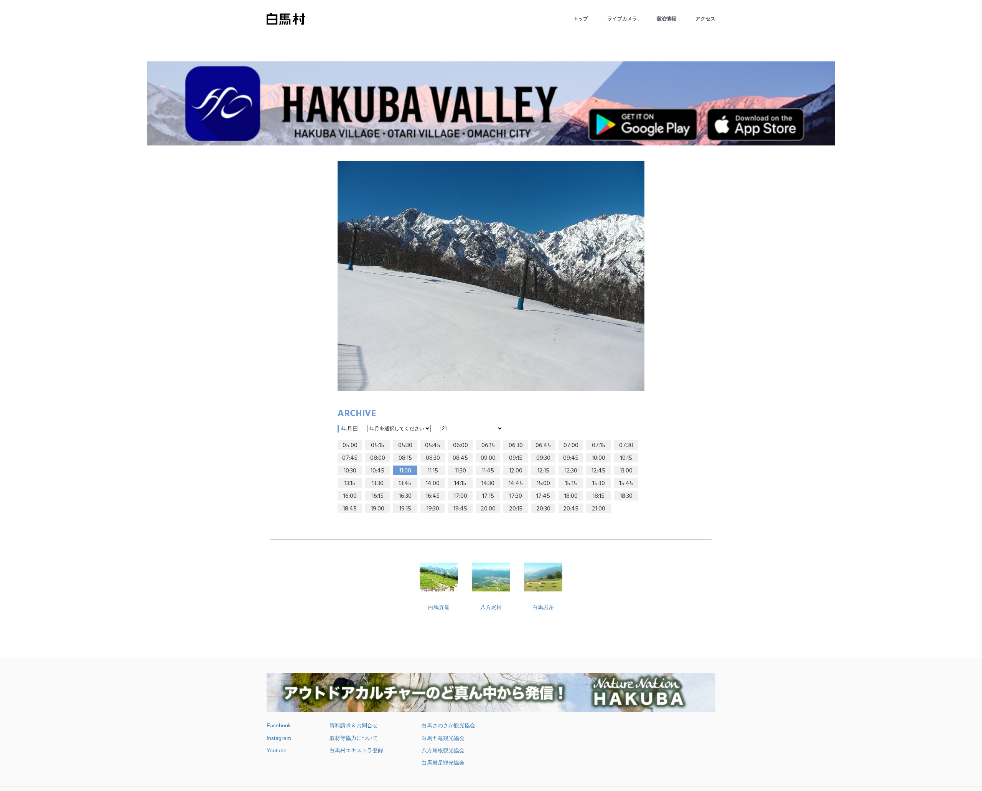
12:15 (543, 471)
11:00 (405, 471)
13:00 (626, 471)
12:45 (598, 471)
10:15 (626, 458)
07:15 (598, 446)
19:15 (405, 509)
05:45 (432, 446)
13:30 (378, 484)
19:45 (460, 509)
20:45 (570, 509)
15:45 (626, 484)
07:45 (350, 458)
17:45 (543, 496)
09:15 (515, 458)
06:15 (488, 446)
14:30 (487, 484)
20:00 (488, 509)
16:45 (433, 496)
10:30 (350, 471)
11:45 (488, 471)
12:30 (571, 471)
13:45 (405, 484)
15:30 (598, 484)
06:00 (460, 446)
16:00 (350, 496)
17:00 (460, 496)
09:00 (488, 458)
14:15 (460, 484)
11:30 (460, 471)
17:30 (515, 496)
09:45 (570, 458)
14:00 (433, 484)
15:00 (543, 484)
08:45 (460, 458)
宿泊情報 (666, 18)
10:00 (598, 458)
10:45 (377, 471)
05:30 (405, 446)
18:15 (599, 496)
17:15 (488, 496)
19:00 (377, 509)
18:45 (350, 509)
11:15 (433, 471)
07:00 (570, 446)
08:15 (405, 458)
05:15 (377, 446)
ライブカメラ (622, 18)
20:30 (543, 509)
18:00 (571, 496)
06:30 (516, 446)
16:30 (405, 496)
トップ (580, 18)
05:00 (350, 446)
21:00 (598, 509)
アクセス (705, 18)
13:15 (350, 484)
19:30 (433, 509)
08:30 (433, 458)
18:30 (626, 496)
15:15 (571, 484)
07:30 (626, 446)
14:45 (516, 484)
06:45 (543, 446)
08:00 (377, 458)
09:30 (543, 458)
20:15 (515, 509)
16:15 (378, 496)
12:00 (515, 471)
